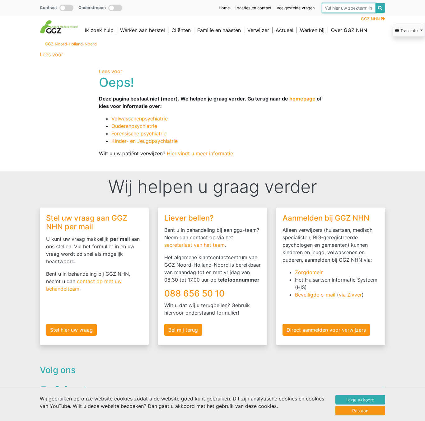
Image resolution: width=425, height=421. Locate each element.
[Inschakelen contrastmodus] (66, 8)
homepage (302, 99)
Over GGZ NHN (349, 30)
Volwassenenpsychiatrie (139, 118)
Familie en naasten (219, 30)
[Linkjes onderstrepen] (115, 8)
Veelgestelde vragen (296, 8)
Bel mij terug (183, 330)
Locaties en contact (253, 8)
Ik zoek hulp (99, 30)
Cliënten (181, 30)
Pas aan (360, 410)
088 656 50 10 (195, 293)
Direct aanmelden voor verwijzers (326, 330)
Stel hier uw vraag (71, 330)
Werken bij (312, 30)
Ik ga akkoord (360, 399)
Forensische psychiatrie (138, 133)
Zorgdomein (309, 272)
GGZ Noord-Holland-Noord (71, 44)
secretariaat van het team (194, 245)
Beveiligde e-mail (315, 295)
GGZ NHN (371, 18)
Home (224, 8)
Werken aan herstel (142, 30)
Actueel (284, 30)
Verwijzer (258, 30)
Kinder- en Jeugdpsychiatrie (144, 141)
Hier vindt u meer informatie (200, 153)
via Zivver (350, 295)
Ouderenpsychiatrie (134, 126)
